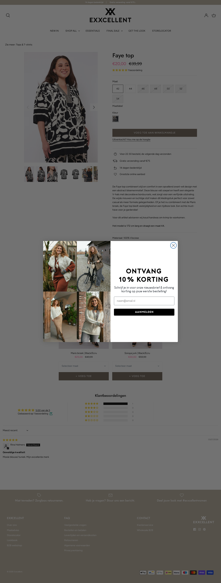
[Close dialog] (173, 245)
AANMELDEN (144, 312)
